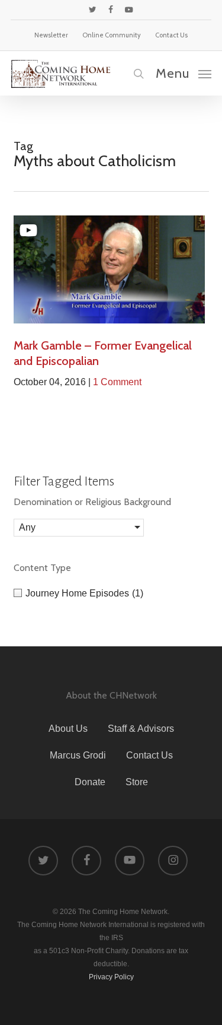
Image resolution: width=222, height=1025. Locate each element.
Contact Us (149, 755)
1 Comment (117, 382)
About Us (68, 728)
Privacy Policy (111, 977)
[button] (183, 73)
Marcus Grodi (78, 755)
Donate (90, 782)
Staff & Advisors (141, 728)
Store (137, 782)
